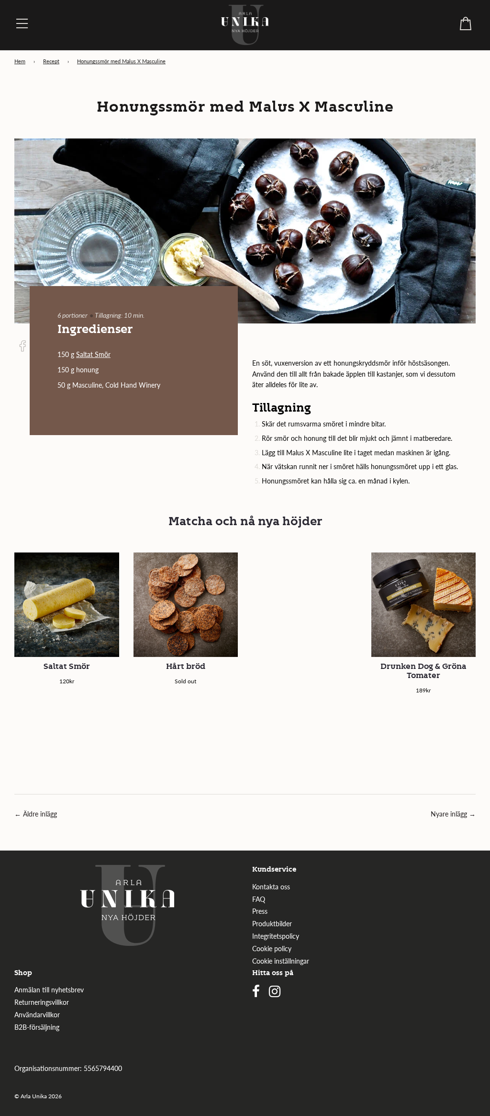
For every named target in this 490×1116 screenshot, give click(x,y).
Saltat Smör (93, 354)
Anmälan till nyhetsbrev (49, 990)
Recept (51, 61)
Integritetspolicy (275, 936)
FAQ (258, 899)
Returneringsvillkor (41, 1002)
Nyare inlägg (449, 814)
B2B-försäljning (36, 1027)
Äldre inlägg (40, 814)
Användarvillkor (37, 1015)
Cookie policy (271, 948)
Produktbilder (272, 924)
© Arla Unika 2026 (38, 1096)
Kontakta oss (271, 887)
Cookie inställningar (280, 961)
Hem (19, 61)
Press (259, 911)
